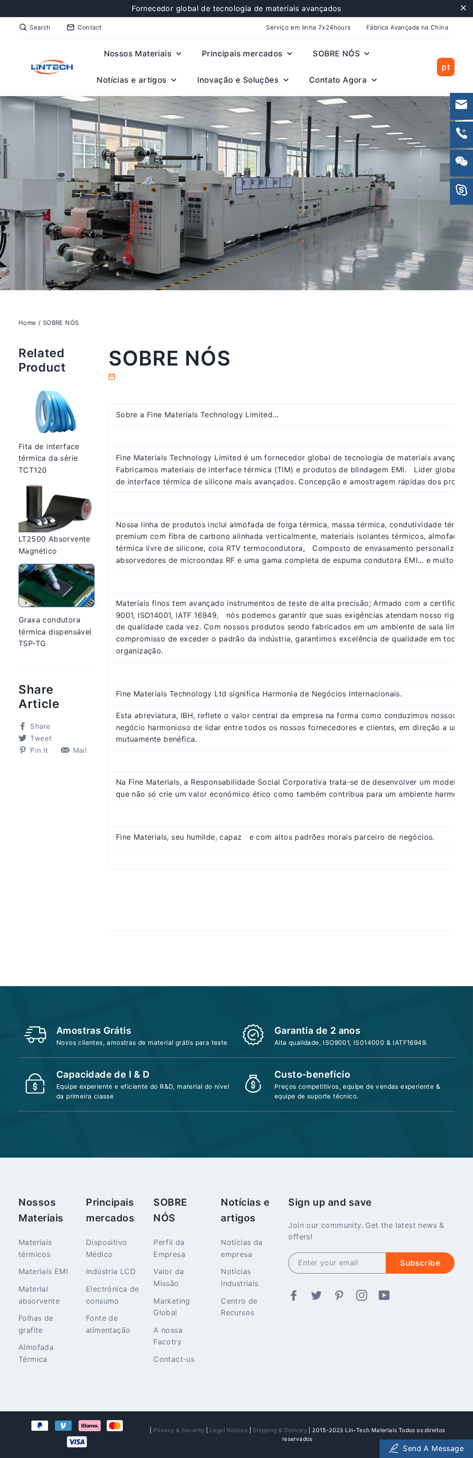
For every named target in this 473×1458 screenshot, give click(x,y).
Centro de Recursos (239, 1307)
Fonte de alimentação (108, 1324)
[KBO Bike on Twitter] (316, 1296)
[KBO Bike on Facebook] (293, 1296)
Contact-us (173, 1359)
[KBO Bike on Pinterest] (339, 1296)
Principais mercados (243, 53)
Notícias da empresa (241, 1248)
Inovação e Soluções (239, 80)
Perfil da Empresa (169, 1248)
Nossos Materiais (139, 53)
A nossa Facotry (167, 1336)
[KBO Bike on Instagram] (361, 1296)
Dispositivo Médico (106, 1248)
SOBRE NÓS (337, 53)
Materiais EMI (43, 1271)
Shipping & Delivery (280, 1430)
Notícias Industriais (239, 1277)
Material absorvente (39, 1294)
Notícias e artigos (133, 80)
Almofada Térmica (36, 1353)
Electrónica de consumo (112, 1294)
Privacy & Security (179, 1430)
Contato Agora (339, 80)
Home (27, 322)
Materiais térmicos (35, 1248)
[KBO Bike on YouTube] (384, 1296)
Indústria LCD (111, 1271)
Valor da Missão (168, 1277)
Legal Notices (229, 1430)
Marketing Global (171, 1307)
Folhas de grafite (36, 1324)
